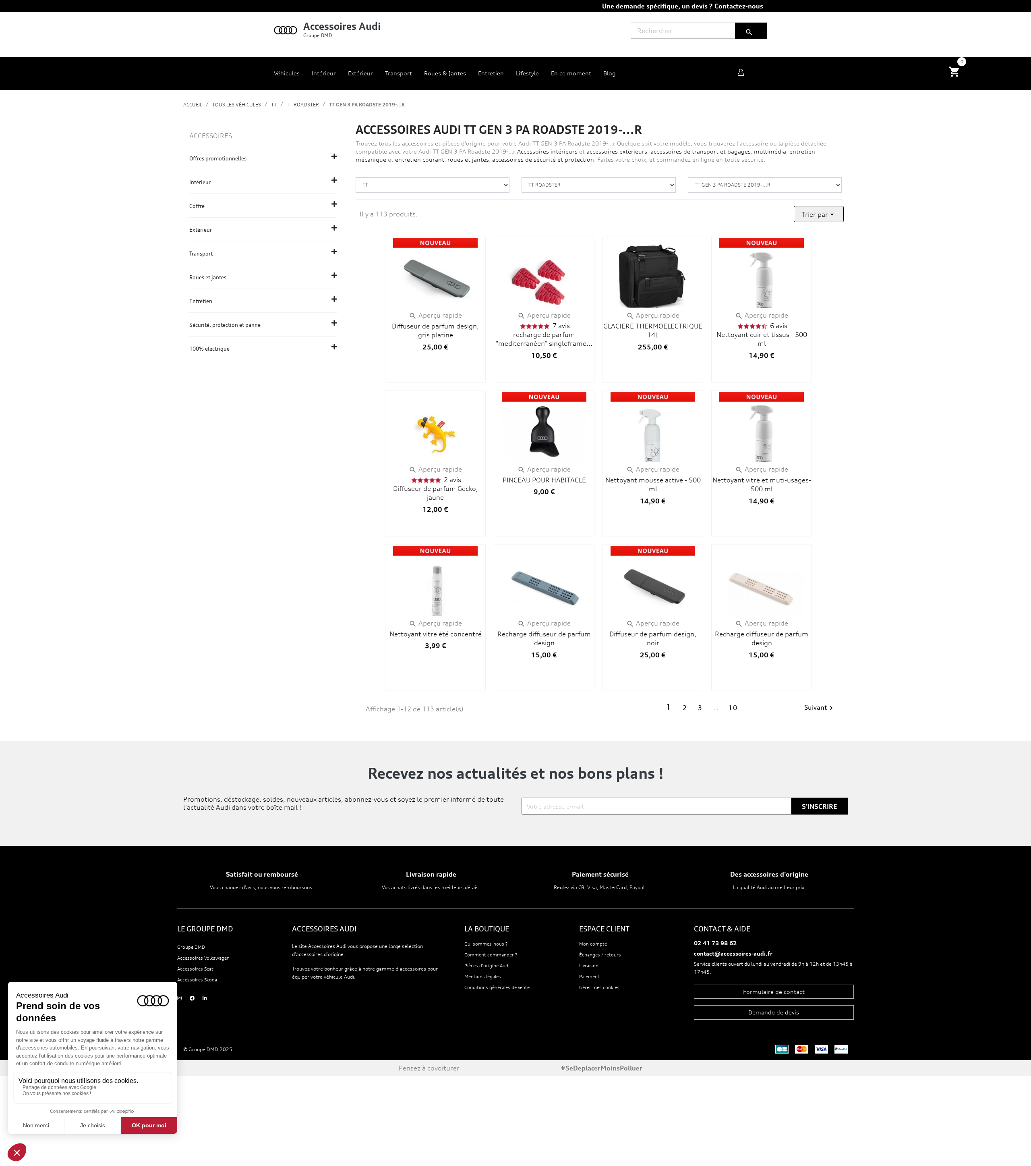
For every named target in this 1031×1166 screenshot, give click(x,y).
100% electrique (209, 348)
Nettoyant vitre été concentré (435, 634)
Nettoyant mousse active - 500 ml (653, 484)
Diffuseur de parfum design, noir (652, 638)
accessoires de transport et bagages (700, 151)
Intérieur (200, 182)
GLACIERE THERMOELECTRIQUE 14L (652, 330)
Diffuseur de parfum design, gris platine (435, 330)
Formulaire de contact (774, 991)
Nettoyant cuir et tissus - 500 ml (761, 338)
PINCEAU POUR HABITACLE (544, 480)
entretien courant (419, 159)
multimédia (770, 151)
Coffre (197, 206)
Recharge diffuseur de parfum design (544, 638)
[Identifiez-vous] (741, 73)
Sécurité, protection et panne (225, 325)
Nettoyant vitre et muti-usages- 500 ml (761, 484)
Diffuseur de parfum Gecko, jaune (435, 492)
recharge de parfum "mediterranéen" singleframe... (544, 338)
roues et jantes (468, 159)
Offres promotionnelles (217, 158)
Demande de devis (773, 1012)
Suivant (819, 707)
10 (733, 708)
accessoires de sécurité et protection (543, 159)
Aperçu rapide (435, 315)
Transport (201, 253)
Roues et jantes (207, 277)
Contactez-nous (738, 6)
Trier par (818, 214)
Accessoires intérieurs (547, 151)
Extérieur (200, 230)
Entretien (200, 301)
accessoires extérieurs (616, 151)
